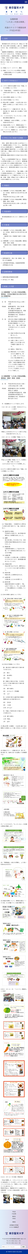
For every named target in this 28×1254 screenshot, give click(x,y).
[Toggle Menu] (26, 2)
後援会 (14, 1222)
